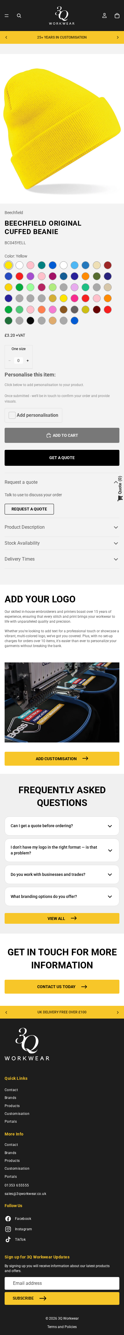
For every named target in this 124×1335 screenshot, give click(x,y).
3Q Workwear (68, 1318)
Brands (10, 1098)
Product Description (25, 527)
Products (12, 1106)
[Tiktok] (8, 1239)
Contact (11, 1090)
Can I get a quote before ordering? (42, 825)
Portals (11, 1122)
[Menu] (6, 15)
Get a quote (62, 457)
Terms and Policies (62, 1327)
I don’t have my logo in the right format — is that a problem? (54, 850)
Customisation (17, 1114)
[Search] (19, 15)
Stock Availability (22, 543)
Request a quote (21, 482)
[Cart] (117, 15)
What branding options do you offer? (44, 896)
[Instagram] (8, 1229)
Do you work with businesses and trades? (48, 874)
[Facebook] (8, 1219)
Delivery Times (20, 559)
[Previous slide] (6, 37)
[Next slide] (117, 37)
